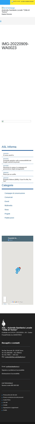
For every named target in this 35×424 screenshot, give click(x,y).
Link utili (5, 402)
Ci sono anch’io (8, 155)
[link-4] (8, 8)
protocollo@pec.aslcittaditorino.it (15, 357)
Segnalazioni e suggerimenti (10, 407)
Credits (5, 410)
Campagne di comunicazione (15, 193)
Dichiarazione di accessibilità (10, 373)
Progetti (7, 214)
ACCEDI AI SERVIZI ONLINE (27, 1)
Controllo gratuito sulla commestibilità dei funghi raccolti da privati (17, 161)
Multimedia (8, 205)
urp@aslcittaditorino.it (12, 366)
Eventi (7, 201)
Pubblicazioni (9, 218)
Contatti (5, 405)
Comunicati (9, 197)
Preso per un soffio (9, 174)
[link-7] (16, 130)
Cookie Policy (6, 400)
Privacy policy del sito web (10, 394)
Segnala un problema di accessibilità (13, 370)
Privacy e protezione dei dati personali (13, 397)
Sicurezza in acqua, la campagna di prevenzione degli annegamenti (15, 168)
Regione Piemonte (7, 14)
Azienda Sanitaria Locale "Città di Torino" (16, 11)
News (7, 209)
